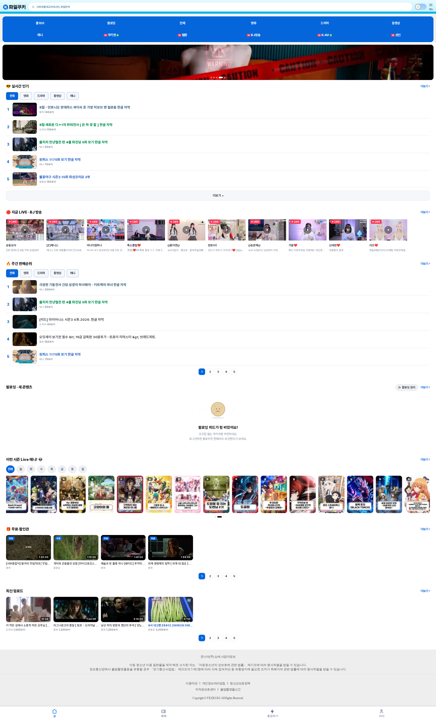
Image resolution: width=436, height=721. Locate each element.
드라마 (325, 23)
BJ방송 (254, 35)
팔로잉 (111, 23)
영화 (253, 23)
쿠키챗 (111, 35)
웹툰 (182, 35)
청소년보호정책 (240, 683)
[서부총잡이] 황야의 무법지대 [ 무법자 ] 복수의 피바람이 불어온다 (44, 563)
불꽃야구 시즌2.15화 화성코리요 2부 (64, 177)
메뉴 (431, 9)
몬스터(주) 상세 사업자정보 (218, 656)
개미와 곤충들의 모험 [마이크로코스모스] (77, 563)
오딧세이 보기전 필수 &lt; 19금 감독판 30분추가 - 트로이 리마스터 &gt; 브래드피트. (97, 337)
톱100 (40, 23)
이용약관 (191, 683)
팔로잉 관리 (408, 387)
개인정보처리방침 (213, 683)
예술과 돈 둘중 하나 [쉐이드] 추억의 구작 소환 (127, 563)
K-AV (324, 35)
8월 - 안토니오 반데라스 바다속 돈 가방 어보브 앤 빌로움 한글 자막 (84, 107)
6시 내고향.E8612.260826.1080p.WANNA (177, 625)
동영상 (396, 23)
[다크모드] (420, 7)
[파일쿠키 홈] (14, 7)
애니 (40, 35)
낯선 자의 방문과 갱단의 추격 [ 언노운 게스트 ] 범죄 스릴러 (135, 625)
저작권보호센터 (205, 689)
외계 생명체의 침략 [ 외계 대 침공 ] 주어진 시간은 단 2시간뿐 (183, 563)
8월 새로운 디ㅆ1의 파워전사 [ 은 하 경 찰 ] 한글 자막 (76, 125)
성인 (396, 35)
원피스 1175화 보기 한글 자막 (60, 159)
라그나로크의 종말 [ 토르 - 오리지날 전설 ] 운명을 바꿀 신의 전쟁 (90, 625)
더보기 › (425, 86)
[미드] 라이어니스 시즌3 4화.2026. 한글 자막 (71, 319)
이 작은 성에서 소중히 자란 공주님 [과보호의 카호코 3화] (38, 625)
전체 (182, 23)
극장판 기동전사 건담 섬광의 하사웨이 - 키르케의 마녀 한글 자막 (82, 285)
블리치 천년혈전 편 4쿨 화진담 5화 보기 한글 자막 (73, 142)
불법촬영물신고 (230, 689)
